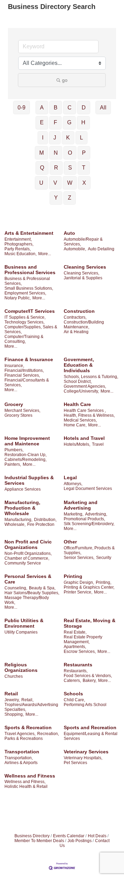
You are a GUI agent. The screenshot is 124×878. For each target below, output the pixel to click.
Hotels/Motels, (77, 444)
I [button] (42, 138)
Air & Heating (76, 331)
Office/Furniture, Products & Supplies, (89, 550)
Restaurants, (75, 670)
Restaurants (78, 664)
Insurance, (14, 365)
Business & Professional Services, (27, 281)
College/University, (81, 391)
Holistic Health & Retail (26, 786)
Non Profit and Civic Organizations (28, 544)
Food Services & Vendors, (88, 675)
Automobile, (75, 249)
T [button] (83, 168)
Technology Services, (24, 322)
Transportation (21, 751)
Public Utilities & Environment (23, 623)
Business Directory (32, 835)
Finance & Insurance (28, 359)
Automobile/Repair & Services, (83, 242)
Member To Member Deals (39, 840)
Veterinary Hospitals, (83, 757)
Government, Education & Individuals (79, 365)
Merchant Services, (22, 410)
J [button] (54, 138)
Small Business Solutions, (28, 288)
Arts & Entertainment (28, 233)
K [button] (68, 138)
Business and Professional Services (29, 269)
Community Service (22, 563)
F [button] (55, 122)
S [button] (70, 168)
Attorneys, (73, 483)
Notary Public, (17, 298)
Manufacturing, (18, 519)
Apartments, (75, 646)
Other (70, 541)
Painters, (12, 464)
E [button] (42, 122)
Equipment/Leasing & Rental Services (90, 736)
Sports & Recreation (28, 727)
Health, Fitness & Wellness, (89, 415)
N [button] (56, 153)
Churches (13, 676)
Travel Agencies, (19, 733)
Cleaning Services (85, 267)
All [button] (103, 107)
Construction (79, 311)
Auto (69, 233)
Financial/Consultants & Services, (26, 382)
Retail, (27, 699)
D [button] (84, 107)
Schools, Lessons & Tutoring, (91, 376)
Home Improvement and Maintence (27, 440)
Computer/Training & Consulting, (23, 339)
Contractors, (75, 317)
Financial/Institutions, (24, 370)
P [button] (84, 153)
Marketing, (73, 514)
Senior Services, (79, 557)
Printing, (103, 582)
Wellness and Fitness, (24, 781)
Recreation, (48, 733)
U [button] (41, 183)
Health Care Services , (85, 410)
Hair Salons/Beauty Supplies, (31, 592)
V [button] (55, 183)
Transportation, (18, 757)
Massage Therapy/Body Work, (26, 600)
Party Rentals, (17, 249)
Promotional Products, (84, 519)
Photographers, (18, 244)
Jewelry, (12, 699)
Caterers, (72, 680)
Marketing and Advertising (80, 505)
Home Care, (75, 425)
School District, (78, 381)
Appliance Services (22, 489)
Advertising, (96, 514)
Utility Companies (21, 632)
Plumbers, (13, 449)
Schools (73, 693)
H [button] (83, 122)
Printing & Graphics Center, (89, 587)
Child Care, (74, 699)
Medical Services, (80, 420)
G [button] (69, 122)
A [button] (42, 107)
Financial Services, (22, 375)
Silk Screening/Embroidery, (89, 523)
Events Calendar (68, 835)
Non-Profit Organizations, (28, 553)
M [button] (41, 153)
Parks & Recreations (23, 738)
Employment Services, (25, 293)
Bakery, (89, 680)
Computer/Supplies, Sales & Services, (30, 329)
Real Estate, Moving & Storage (89, 623)
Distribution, (45, 519)
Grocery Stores (18, 415)
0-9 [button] (21, 107)
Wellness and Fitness (29, 776)
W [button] (69, 183)
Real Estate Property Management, (83, 639)
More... (44, 253)
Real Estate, (75, 632)
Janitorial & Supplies (83, 278)
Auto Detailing (101, 249)
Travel (98, 444)
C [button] (70, 107)
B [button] (56, 107)
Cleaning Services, (81, 273)
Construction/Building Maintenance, (84, 324)
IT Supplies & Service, (24, 317)
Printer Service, (78, 592)
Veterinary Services (86, 751)
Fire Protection (40, 524)
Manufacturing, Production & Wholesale (22, 508)
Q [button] (42, 168)
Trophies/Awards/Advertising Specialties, (31, 707)
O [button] (70, 153)
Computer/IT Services (29, 311)
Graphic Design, (79, 582)
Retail (11, 693)
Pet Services (75, 762)
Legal (70, 477)
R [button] (56, 168)
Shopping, (14, 714)
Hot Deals (97, 835)
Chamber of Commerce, (26, 558)
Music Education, (20, 253)
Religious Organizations (21, 667)
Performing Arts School (85, 704)
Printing (73, 576)
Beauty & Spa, (42, 588)
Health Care (77, 404)
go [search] (65, 80)
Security (103, 557)
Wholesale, (14, 524)
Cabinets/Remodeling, (25, 459)
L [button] (81, 138)
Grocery (13, 404)
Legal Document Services (88, 488)
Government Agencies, (85, 386)
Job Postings (80, 840)
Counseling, (15, 588)
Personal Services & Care (27, 579)
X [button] (84, 183)
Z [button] (69, 198)
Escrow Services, (80, 651)
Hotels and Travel (84, 438)
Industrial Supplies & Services (29, 480)
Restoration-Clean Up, (25, 454)
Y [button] (56, 198)
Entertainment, (18, 239)
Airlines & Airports (21, 762)
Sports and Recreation (90, 727)
